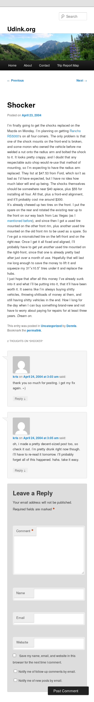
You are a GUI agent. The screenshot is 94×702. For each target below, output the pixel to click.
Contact (44, 65)
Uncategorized (51, 325)
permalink (34, 330)
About (28, 65)
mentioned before (19, 220)
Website (22, 642)
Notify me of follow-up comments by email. (47, 671)
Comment (25, 531)
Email (20, 617)
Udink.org (21, 29)
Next (81, 80)
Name (20, 592)
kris (15, 376)
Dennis (71, 325)
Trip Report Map (68, 65)
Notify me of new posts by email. (40, 680)
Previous (15, 80)
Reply (20, 398)
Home (12, 65)
